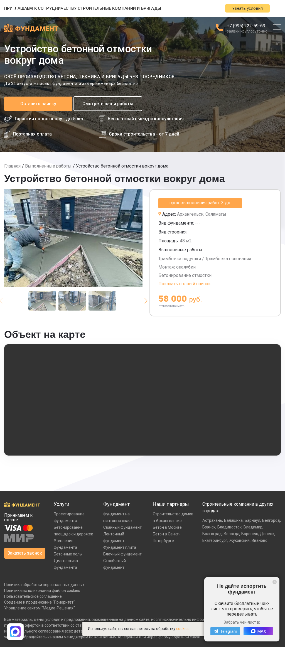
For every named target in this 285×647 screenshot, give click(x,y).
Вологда (231, 534)
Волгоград (212, 534)
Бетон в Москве (167, 527)
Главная (12, 166)
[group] (73, 238)
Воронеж (249, 534)
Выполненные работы (48, 166)
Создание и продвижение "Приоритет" (39, 602)
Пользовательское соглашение (33, 596)
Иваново (259, 540)
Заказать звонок (25, 553)
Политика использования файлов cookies (42, 590)
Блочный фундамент (122, 554)
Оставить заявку (38, 103)
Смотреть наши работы (107, 103)
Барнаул (252, 520)
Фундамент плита (119, 547)
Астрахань (212, 520)
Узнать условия (247, 8)
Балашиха (233, 520)
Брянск (208, 527)
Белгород (271, 520)
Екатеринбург (214, 540)
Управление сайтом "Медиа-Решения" (39, 608)
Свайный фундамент (122, 527)
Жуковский (239, 540)
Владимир (253, 527)
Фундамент (116, 504)
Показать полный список (184, 283)
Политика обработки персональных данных (44, 584)
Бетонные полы (68, 554)
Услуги (61, 504)
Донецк (267, 534)
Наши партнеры (171, 504)
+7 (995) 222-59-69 (246, 25)
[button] (145, 301)
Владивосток (229, 527)
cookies (183, 628)
